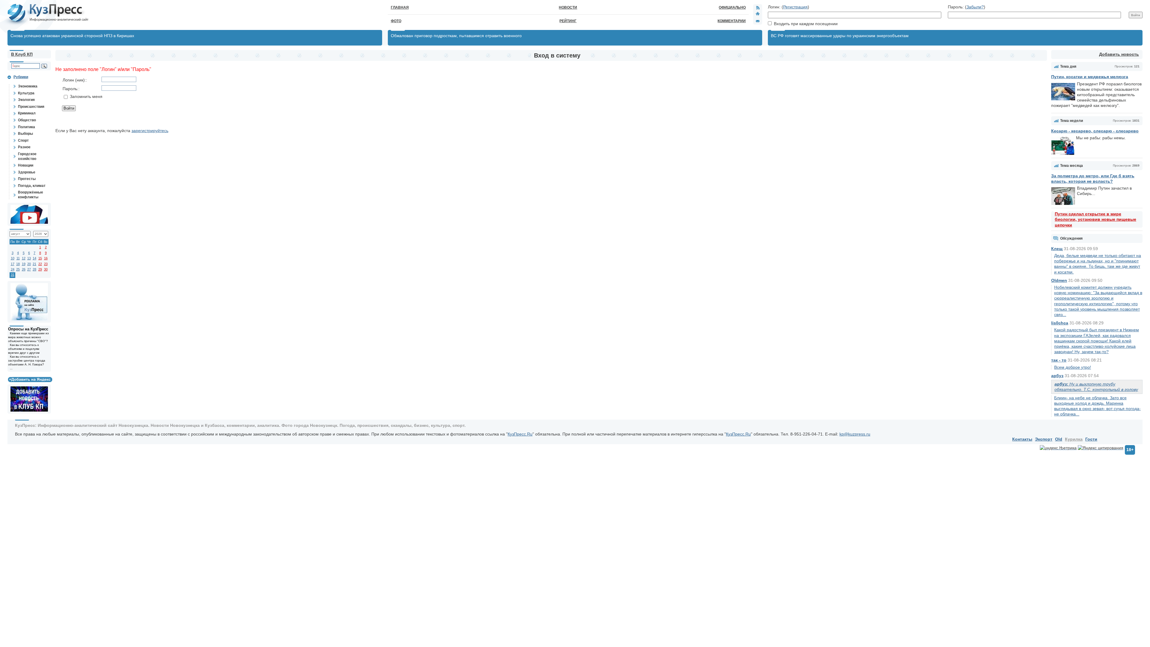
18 (18, 264)
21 (34, 264)
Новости (568, 7)
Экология (26, 100)
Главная (400, 7)
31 (12, 274)
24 (12, 269)
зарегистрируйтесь (149, 130)
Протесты (27, 179)
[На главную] (757, 14)
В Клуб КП (22, 54)
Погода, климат (32, 186)
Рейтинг (567, 21)
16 (46, 258)
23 (46, 264)
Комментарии (732, 21)
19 (23, 264)
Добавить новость (1119, 54)
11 (18, 258)
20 (29, 264)
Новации (25, 165)
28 (34, 269)
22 (40, 264)
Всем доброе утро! (1072, 367)
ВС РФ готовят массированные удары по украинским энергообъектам (840, 35)
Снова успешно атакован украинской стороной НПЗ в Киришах (72, 35)
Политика (26, 127)
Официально (732, 7)
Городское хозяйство (27, 156)
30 (46, 269)
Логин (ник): (74, 80)
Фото (396, 21)
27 (29, 269)
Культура (26, 93)
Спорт (23, 140)
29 (40, 269)
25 (18, 269)
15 (40, 258)
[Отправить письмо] (757, 21)
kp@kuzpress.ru (854, 434)
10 (12, 258)
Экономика (27, 86)
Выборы (25, 133)
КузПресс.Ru (520, 434)
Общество (27, 120)
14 (34, 258)
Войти (68, 108)
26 (23, 269)
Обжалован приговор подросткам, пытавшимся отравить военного (456, 35)
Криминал (27, 113)
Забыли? (975, 6)
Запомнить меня (86, 96)
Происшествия (31, 107)
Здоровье (26, 172)
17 (12, 264)
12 (23, 258)
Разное (24, 147)
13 (29, 258)
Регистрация (795, 6)
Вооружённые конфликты (30, 194)
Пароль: (70, 88)
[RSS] (757, 7)
